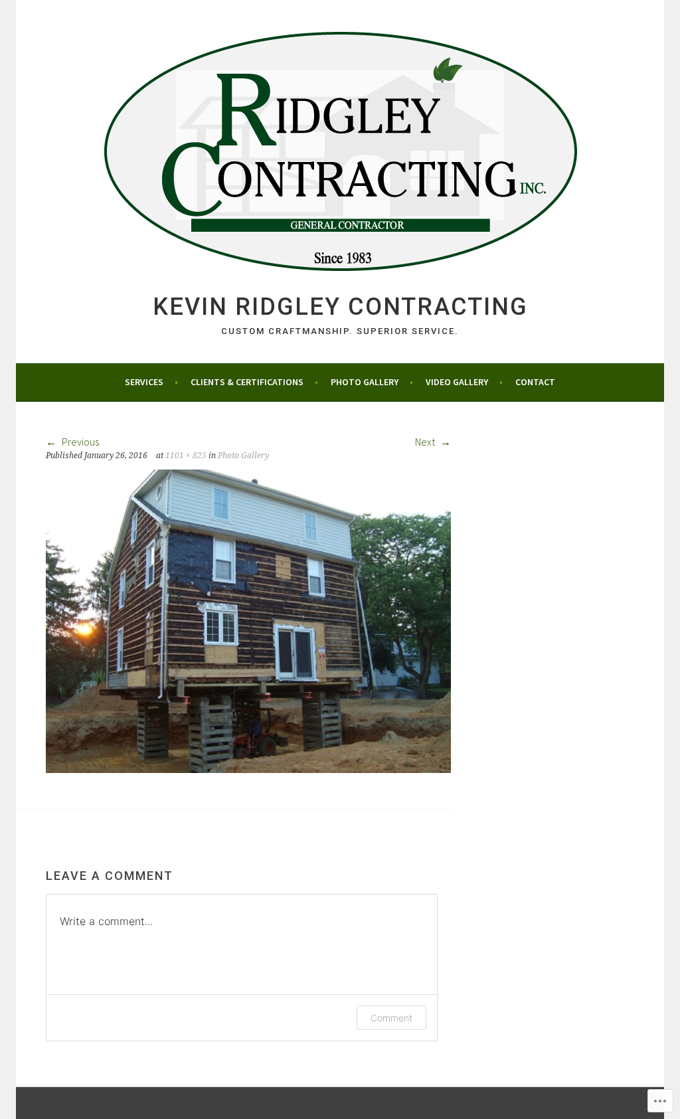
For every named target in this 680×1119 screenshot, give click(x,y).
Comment (391, 1017)
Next (426, 441)
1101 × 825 (186, 455)
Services (144, 382)
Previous (79, 441)
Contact (535, 382)
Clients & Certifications (247, 382)
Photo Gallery (364, 382)
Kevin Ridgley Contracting (340, 307)
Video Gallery (457, 382)
